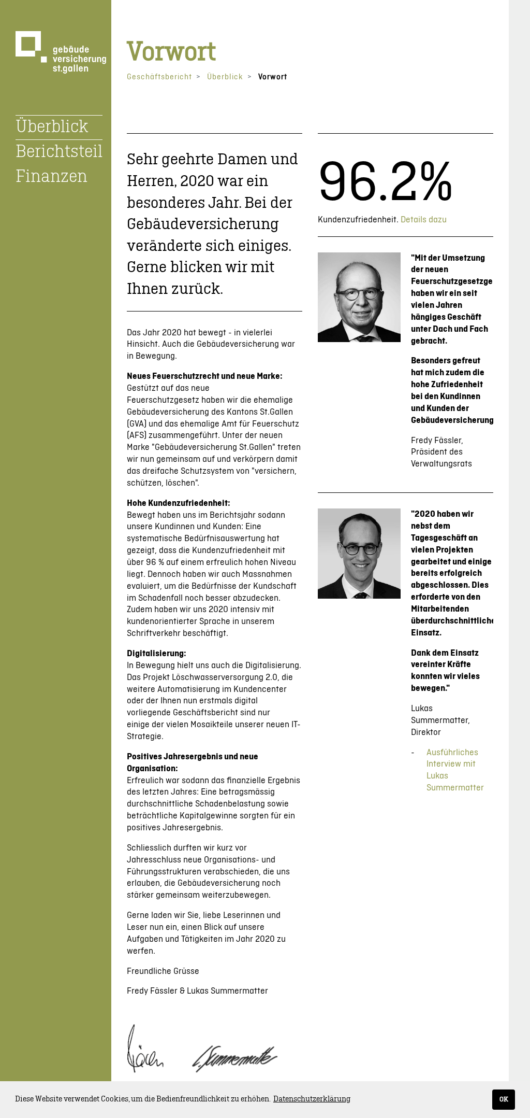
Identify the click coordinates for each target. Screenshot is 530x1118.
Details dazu (424, 219)
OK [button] (503, 1099)
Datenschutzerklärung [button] (311, 1099)
